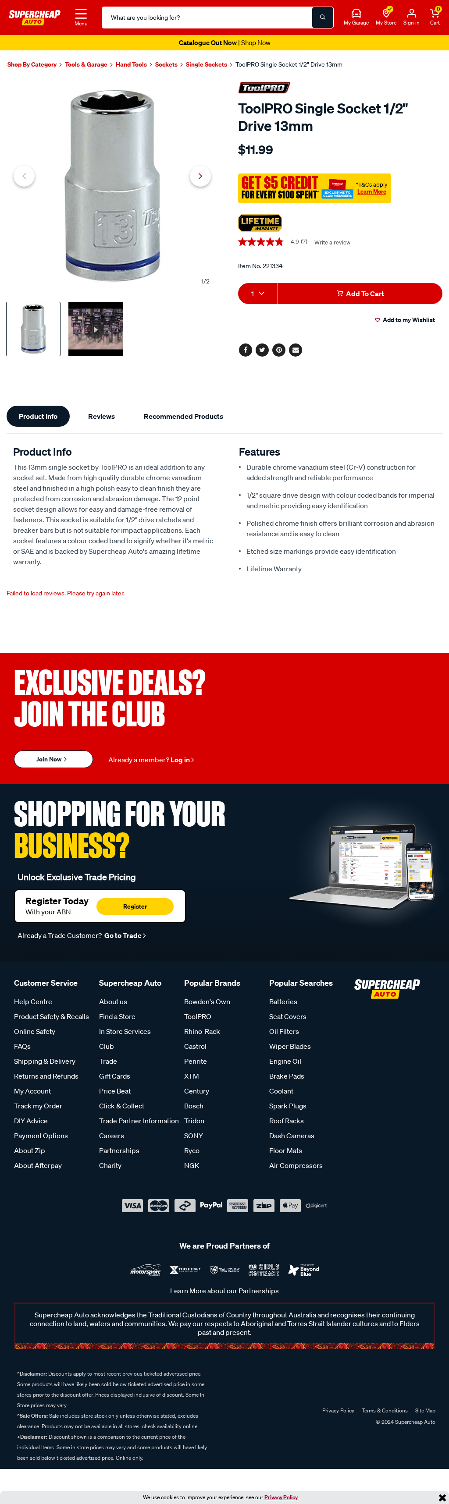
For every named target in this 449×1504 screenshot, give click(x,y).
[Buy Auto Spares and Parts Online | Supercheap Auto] (35, 16)
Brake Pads (286, 1076)
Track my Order (38, 1105)
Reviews (101, 416)
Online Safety (34, 1031)
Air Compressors (296, 1165)
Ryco (192, 1150)
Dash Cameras (291, 1135)
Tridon (194, 1120)
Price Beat (115, 1090)
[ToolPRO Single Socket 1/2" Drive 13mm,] (112, 185)
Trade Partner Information (139, 1120)
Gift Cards (114, 1076)
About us (113, 1001)
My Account (32, 1090)
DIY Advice (31, 1120)
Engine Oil (285, 1061)
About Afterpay (38, 1165)
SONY (193, 1135)
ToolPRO (197, 1016)
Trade (108, 1061)
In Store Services (125, 1031)
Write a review (332, 242)
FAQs (22, 1046)
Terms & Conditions (385, 1410)
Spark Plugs (287, 1105)
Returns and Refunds (46, 1076)
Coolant (281, 1090)
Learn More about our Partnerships (224, 1290)
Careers (111, 1135)
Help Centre (33, 1001)
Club (106, 1046)
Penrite (195, 1061)
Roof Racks (286, 1120)
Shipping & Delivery (44, 1061)
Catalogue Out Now (225, 42)
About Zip (29, 1150)
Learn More (371, 191)
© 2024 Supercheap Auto (404, 1422)
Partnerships (119, 1150)
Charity (110, 1165)
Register (135, 906)
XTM (191, 1076)
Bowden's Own (207, 1001)
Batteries (283, 1001)
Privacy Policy (281, 1497)
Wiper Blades (290, 1046)
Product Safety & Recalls (51, 1016)
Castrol (195, 1046)
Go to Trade (122, 935)
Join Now (49, 759)
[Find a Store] (386, 13)
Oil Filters (284, 1031)
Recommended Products (183, 416)
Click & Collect (121, 1105)
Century (196, 1090)
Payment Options (41, 1135)
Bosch (193, 1105)
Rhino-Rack (202, 1031)
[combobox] (258, 293)
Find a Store (117, 1016)
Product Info (38, 416)
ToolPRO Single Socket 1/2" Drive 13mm (288, 64)
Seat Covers (287, 1016)
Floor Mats (285, 1150)
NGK (191, 1165)
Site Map (425, 1410)
